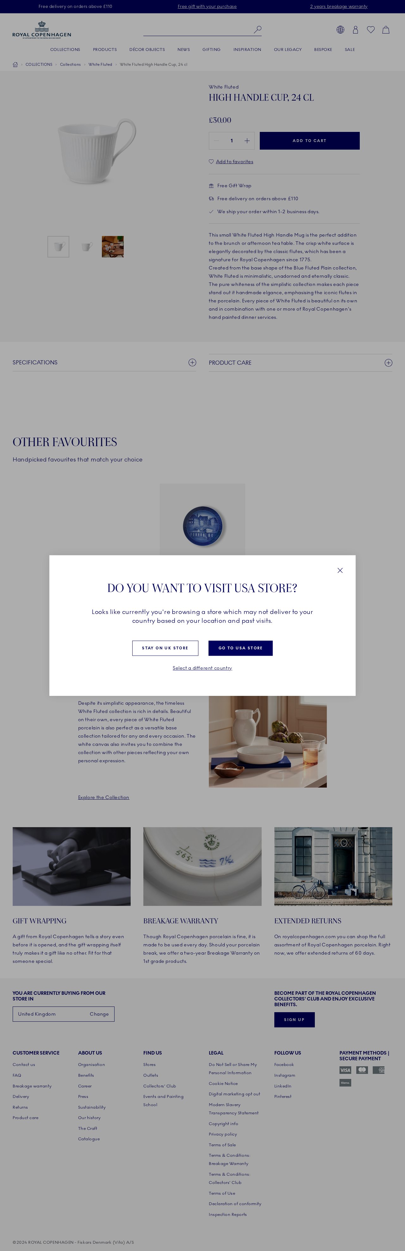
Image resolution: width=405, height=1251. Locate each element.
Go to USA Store (241, 648)
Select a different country (202, 668)
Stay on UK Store (165, 648)
